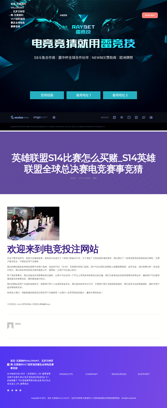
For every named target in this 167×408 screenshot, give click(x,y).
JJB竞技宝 (11, 304)
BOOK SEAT (150, 15)
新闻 (95, 178)
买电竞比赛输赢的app (41, 304)
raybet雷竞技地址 (24, 304)
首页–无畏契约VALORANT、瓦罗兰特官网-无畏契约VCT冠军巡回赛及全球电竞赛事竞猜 (18, 15)
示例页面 (63, 15)
